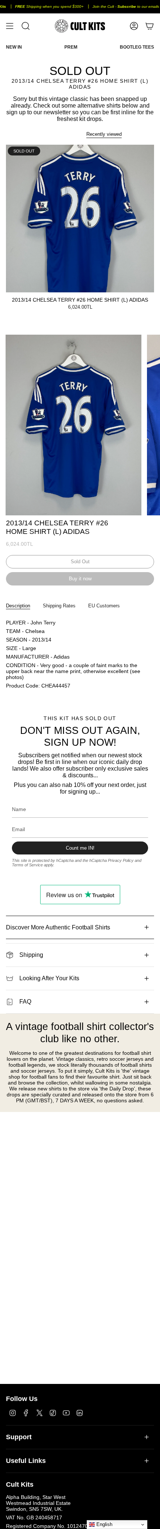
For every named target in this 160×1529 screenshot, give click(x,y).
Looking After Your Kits (49, 978)
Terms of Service (27, 865)
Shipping (31, 955)
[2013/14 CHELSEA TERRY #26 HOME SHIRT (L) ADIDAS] (80, 218)
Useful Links (26, 1460)
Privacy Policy (121, 860)
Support (19, 1437)
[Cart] (149, 26)
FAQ (25, 1001)
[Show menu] (9, 26)
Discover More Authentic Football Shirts (58, 927)
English (103, 1524)
